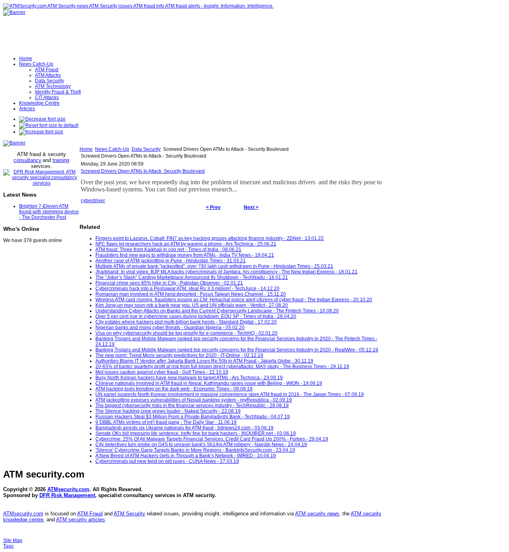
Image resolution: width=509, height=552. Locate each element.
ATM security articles (80, 520)
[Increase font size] (41, 132)
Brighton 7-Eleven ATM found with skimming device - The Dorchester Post (49, 211)
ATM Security (129, 514)
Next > (251, 207)
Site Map (12, 540)
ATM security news (317, 514)
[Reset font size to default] (48, 125)
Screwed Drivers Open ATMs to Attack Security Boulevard (143, 171)
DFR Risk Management (67, 495)
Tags (8, 546)
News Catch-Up (112, 149)
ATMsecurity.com (68, 489)
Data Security (146, 149)
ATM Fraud (90, 514)
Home (86, 149)
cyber (87, 200)
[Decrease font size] (42, 119)
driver (99, 200)
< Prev (213, 207)
